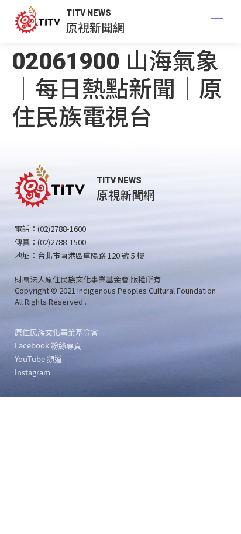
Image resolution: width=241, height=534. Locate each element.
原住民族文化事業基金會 (56, 331)
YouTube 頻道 (38, 358)
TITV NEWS (88, 13)
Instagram (32, 372)
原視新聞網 (95, 27)
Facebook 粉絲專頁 (48, 345)
